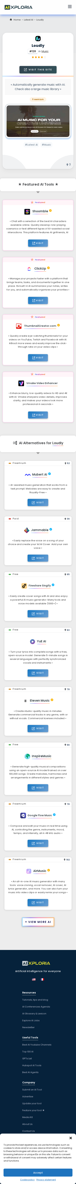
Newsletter (28, 1027)
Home (17, 19)
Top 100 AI (27, 1051)
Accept (38, 1172)
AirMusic (39, 871)
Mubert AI (39, 474)
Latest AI (28, 19)
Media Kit (27, 1117)
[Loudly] (38, 121)
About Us (27, 1124)
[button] (70, 1138)
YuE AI (41, 641)
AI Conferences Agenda (36, 1006)
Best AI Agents (30, 1072)
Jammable (39, 530)
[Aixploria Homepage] (20, 7)
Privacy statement (46, 1179)
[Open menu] (69, 7)
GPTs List (27, 1058)
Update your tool (32, 1103)
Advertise (27, 1096)
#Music (46, 144)
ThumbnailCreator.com (40, 326)
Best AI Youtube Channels (36, 1044)
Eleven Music (40, 700)
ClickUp (40, 268)
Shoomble (40, 211)
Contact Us (28, 1131)
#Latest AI (31, 144)
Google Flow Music (40, 815)
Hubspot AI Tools (31, 1065)
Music (45, 51)
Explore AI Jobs (31, 1020)
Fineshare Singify (40, 585)
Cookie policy (27, 1179)
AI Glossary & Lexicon (34, 1013)
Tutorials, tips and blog (35, 999)
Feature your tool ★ (33, 1110)
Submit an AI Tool (32, 1089)
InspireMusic (41, 756)
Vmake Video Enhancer (42, 383)
